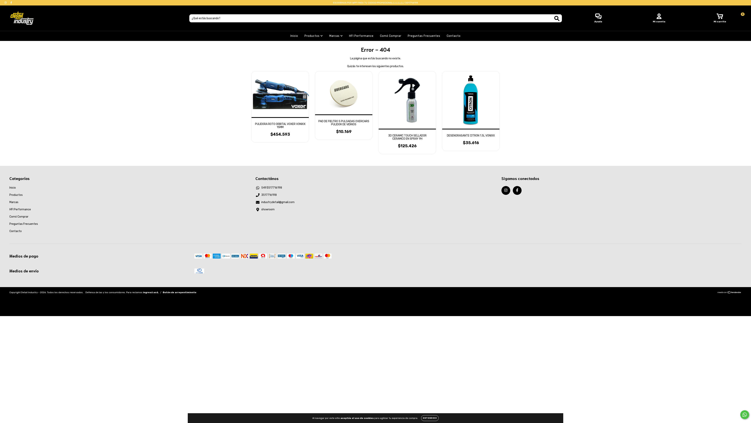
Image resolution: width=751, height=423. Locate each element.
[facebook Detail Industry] (11, 2)
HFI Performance (361, 36)
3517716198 (269, 195)
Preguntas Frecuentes (424, 36)
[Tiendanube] (729, 293)
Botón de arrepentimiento (179, 292)
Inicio (294, 36)
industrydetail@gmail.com (278, 202)
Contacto (454, 36)
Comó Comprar (390, 36)
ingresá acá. (151, 292)
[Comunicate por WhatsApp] (744, 414)
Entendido (430, 418)
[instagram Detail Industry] (6, 2)
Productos (312, 36)
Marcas (334, 36)
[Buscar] (556, 18)
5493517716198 (271, 187)
